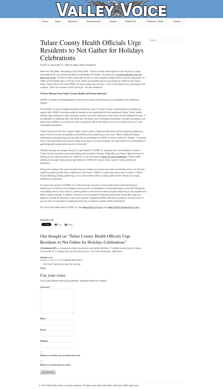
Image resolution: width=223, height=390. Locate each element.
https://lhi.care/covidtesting (114, 156)
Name (43, 318)
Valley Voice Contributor (84, 64)
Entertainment (93, 21)
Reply (43, 268)
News (58, 21)
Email (43, 329)
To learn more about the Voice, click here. (103, 385)
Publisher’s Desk (155, 21)
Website (44, 340)
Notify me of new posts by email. (55, 364)
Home (45, 21)
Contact (177, 21)
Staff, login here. (131, 385)
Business (73, 21)
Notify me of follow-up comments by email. (60, 355)
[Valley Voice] (111, 16)
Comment (45, 287)
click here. (117, 251)
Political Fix (130, 21)
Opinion (113, 21)
